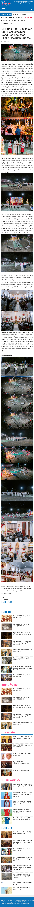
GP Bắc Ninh (23, 14)
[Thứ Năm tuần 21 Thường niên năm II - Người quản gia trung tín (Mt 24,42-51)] (6, 644)
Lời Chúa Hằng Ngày (9, 684)
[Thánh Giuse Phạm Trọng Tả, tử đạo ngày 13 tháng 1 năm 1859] (6, 820)
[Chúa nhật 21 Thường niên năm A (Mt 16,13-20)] (6, 677)
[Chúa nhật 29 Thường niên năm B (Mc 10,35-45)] (6, 851)
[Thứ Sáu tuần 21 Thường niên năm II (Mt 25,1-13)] (6, 627)
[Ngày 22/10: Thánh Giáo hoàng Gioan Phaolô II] (6, 756)
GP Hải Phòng (19, 17)
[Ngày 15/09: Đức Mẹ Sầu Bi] (6, 773)
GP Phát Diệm (12, 20)
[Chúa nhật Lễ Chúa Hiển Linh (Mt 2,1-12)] (6, 882)
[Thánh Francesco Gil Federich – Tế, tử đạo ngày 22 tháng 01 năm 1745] (6, 804)
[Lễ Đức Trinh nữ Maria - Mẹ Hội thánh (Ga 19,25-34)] (6, 834)
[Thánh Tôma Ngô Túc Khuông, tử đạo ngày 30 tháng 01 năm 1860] (6, 787)
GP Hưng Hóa (28, 17)
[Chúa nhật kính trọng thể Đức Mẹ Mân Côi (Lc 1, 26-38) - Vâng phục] (6, 860)
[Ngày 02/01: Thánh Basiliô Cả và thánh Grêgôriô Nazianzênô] (6, 739)
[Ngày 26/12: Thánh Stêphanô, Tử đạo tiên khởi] (6, 747)
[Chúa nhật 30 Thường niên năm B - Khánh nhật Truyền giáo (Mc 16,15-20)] (6, 876)
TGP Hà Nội (15, 14)
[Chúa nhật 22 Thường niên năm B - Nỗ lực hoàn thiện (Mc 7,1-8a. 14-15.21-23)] (6, 868)
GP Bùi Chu (4, 17)
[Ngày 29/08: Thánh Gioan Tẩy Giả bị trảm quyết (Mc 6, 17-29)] (6, 635)
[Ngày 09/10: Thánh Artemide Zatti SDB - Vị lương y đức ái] (6, 764)
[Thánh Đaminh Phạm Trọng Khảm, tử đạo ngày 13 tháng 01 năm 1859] (6, 812)
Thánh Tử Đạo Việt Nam (10, 780)
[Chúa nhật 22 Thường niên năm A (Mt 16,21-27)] (6, 618)
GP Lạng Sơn (4, 20)
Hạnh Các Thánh (8, 732)
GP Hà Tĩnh (11, 17)
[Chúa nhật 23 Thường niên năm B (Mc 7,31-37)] (6, 890)
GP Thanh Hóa (4, 23)
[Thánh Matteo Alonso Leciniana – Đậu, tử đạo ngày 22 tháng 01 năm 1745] (6, 795)
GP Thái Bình (21, 20)
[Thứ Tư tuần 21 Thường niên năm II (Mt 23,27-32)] (6, 652)
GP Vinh (12, 23)
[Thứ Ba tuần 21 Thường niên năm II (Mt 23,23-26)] (6, 660)
